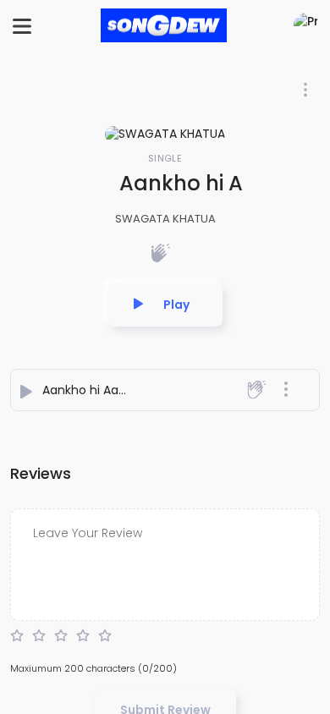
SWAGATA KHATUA (165, 219)
